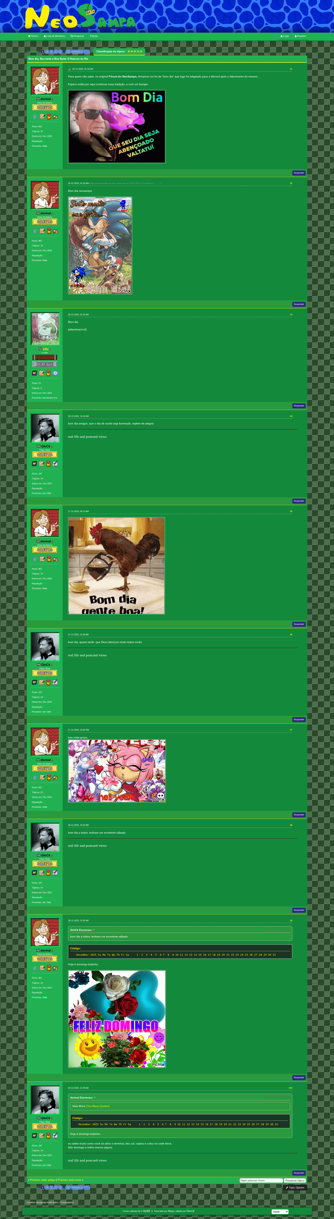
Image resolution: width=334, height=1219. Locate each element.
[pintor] (55, 465)
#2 (291, 183)
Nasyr (171, 1211)
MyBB (147, 1211)
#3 (291, 314)
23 (68, 52)
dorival (157, 183)
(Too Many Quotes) (98, 1106)
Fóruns (34, 36)
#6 (291, 634)
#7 (291, 730)
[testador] (55, 118)
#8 (291, 825)
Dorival (190, 1211)
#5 (291, 511)
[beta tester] (42, 118)
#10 (290, 1088)
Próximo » (77, 52)
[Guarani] (35, 118)
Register (301, 36)
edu (46, 349)
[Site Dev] (55, 375)
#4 (291, 416)
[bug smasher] (34, 375)
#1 (291, 69)
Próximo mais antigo (42, 1179)
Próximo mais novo (69, 1179)
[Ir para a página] (87, 52)
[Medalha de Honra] (49, 118)
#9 (291, 920)
